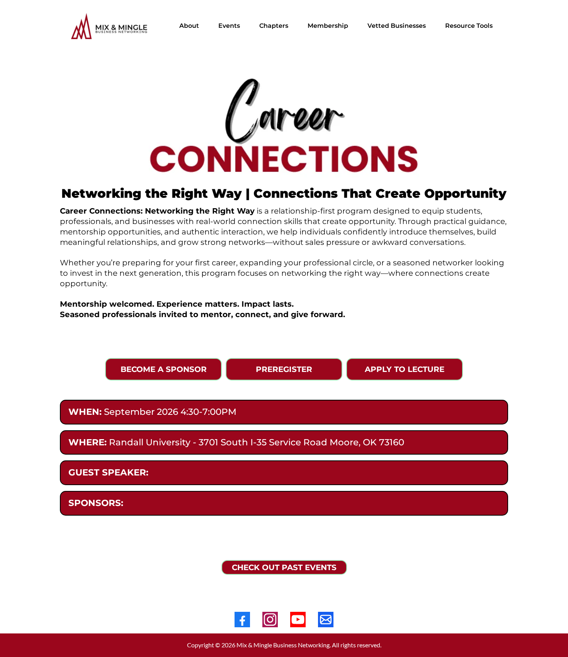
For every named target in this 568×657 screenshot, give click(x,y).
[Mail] (326, 619)
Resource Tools (469, 25)
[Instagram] (270, 619)
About (189, 25)
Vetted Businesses (396, 25)
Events (229, 25)
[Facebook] (242, 619)
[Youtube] (298, 619)
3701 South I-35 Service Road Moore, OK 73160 (301, 442)
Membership (328, 25)
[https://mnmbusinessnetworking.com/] (110, 26)
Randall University (149, 442)
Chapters (273, 25)
